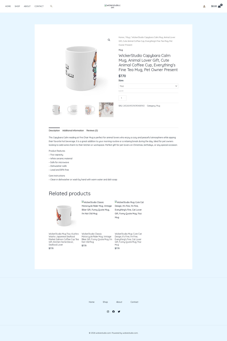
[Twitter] (119, 311)
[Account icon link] (204, 6)
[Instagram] (108, 311)
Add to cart (138, 97)
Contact (39, 6)
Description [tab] (54, 130)
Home (8, 6)
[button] (51, 6)
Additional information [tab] (73, 130)
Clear (121, 91)
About (27, 6)
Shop (17, 6)
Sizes (121, 80)
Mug (128, 37)
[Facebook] (113, 311)
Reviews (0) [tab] (92, 130)
